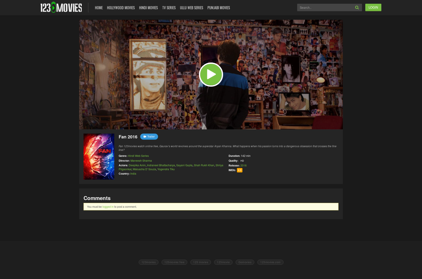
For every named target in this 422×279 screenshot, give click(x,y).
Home (99, 7)
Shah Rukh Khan (204, 165)
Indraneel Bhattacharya (161, 165)
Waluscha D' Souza (144, 169)
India (133, 173)
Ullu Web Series (191, 7)
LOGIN (373, 7)
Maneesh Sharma (141, 160)
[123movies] (61, 7)
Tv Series (169, 7)
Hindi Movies (148, 7)
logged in (108, 206)
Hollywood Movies (121, 7)
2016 (243, 165)
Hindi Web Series (138, 155)
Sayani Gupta (184, 165)
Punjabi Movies (218, 7)
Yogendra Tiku (166, 169)
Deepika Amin (137, 165)
